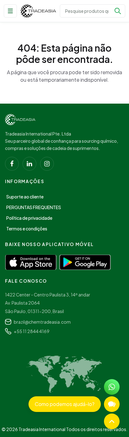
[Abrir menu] (10, 11)
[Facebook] (12, 164)
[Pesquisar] (118, 11)
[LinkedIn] (29, 164)
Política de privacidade (29, 218)
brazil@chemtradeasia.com (42, 322)
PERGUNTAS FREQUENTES (33, 207)
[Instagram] (47, 164)
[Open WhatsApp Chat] (112, 387)
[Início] (20, 119)
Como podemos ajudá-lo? (65, 404)
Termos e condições (26, 228)
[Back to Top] (112, 421)
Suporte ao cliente (25, 196)
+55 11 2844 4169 (31, 331)
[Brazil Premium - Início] (38, 11)
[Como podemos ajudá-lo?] (112, 404)
